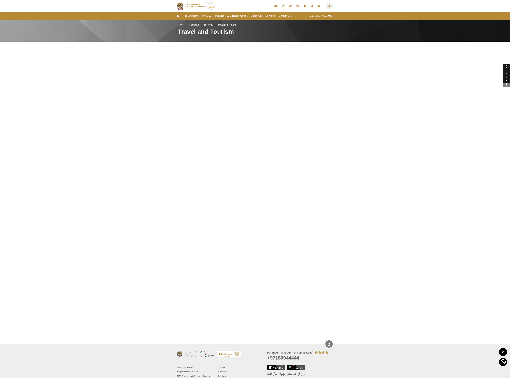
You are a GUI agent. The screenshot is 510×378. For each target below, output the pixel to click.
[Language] (305, 6)
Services (270, 15)
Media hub (256, 15)
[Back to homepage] (192, 9)
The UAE (206, 15)
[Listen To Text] (297, 6)
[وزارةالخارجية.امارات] (286, 374)
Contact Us (285, 15)
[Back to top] (329, 344)
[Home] (178, 16)
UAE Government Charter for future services (196, 376)
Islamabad (194, 25)
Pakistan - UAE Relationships (230, 15)
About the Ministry (185, 367)
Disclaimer (223, 376)
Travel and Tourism (227, 25)
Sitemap (221, 367)
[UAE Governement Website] (187, 354)
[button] (503, 352)
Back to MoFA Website (321, 16)
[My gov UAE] (207, 354)
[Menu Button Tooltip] (329, 6)
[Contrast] (290, 6)
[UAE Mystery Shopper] (229, 354)
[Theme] (283, 6)
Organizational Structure (187, 372)
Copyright (222, 372)
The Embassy (190, 15)
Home (181, 25)
